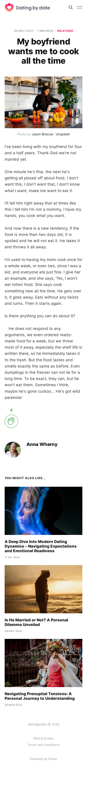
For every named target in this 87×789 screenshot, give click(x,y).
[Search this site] (70, 7)
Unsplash (63, 134)
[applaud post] (11, 421)
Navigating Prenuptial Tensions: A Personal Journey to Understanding (40, 696)
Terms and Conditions (43, 745)
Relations (65, 31)
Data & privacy (43, 738)
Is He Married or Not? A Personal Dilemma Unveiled (36, 622)
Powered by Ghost (43, 759)
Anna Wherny (42, 444)
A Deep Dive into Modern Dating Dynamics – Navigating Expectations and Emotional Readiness (41, 546)
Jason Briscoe (42, 134)
